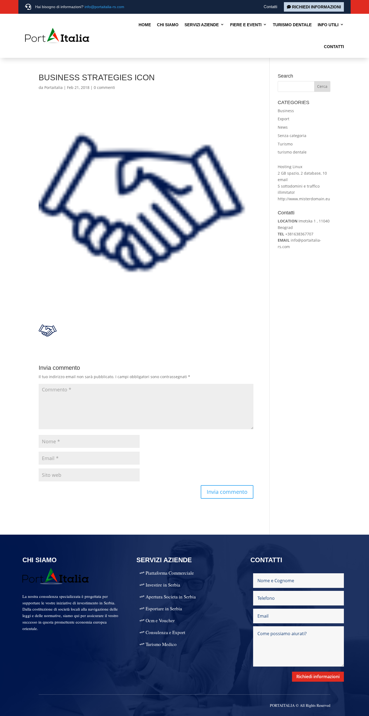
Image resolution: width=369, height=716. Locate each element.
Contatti (270, 6)
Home (145, 24)
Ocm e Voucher (160, 620)
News (283, 127)
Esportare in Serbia (164, 608)
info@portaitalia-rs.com (104, 7)
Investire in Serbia (163, 585)
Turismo (285, 143)
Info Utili (328, 24)
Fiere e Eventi (245, 24)
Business (286, 110)
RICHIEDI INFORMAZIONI (316, 7)
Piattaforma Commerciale (170, 573)
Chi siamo (168, 24)
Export (283, 118)
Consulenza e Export (165, 632)
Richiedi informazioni (318, 677)
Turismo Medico (161, 644)
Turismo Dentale (292, 24)
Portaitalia (53, 87)
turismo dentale (292, 152)
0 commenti (104, 87)
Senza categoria (292, 135)
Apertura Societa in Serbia (171, 597)
